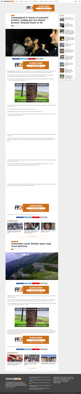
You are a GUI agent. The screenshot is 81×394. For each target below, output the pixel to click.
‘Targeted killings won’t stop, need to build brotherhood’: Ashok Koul (48, 363)
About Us (51, 1)
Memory (41, 1)
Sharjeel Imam (30, 214)
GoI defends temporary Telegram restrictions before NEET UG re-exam (14, 231)
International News (57, 382)
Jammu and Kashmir (22, 346)
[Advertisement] (31, 125)
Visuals (26, 1)
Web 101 (45, 1)
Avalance (15, 346)
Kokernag (36, 346)
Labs (30, 1)
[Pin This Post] (32, 58)
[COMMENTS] (48, 58)
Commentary (35, 1)
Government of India (57, 381)
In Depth (21, 1)
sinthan (39, 346)
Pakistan (69, 378)
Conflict (71, 377)
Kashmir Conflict (56, 378)
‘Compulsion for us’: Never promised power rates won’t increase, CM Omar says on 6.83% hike (14, 363)
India (68, 377)
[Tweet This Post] (24, 58)
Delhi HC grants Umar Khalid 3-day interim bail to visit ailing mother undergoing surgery (31, 231)
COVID (73, 378)
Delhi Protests (24, 214)
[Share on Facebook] (16, 58)
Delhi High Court (16, 214)
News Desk (18, 25)
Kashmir (65, 377)
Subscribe (56, 1)
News (17, 1)
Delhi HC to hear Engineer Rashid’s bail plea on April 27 (48, 231)
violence (35, 214)
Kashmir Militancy (63, 378)
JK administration (29, 346)
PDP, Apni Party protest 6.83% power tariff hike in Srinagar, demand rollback (31, 363)
